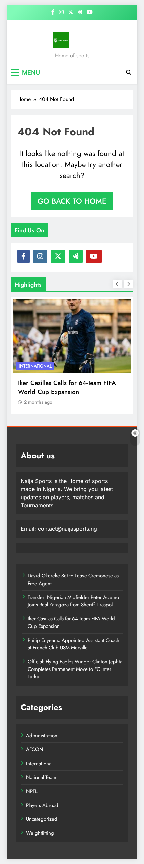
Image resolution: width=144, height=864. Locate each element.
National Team (41, 777)
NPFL (32, 791)
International (35, 366)
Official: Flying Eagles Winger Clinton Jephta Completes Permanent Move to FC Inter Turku (75, 669)
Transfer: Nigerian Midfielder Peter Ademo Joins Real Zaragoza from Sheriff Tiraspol (73, 601)
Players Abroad (42, 805)
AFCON (34, 749)
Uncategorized (41, 819)
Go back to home (72, 201)
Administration (41, 735)
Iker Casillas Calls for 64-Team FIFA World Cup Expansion (67, 387)
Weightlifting (40, 833)
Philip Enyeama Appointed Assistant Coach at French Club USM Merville (73, 644)
